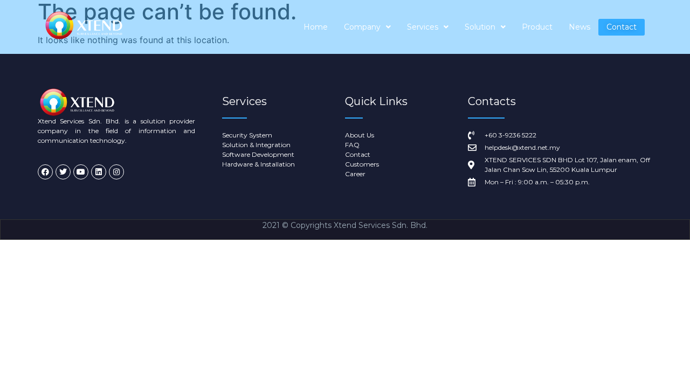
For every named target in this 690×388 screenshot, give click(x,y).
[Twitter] (63, 171)
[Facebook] (45, 171)
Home (315, 27)
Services (422, 27)
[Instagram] (116, 171)
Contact (621, 27)
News (579, 27)
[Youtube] (80, 171)
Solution (480, 27)
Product (537, 27)
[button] (367, 27)
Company (362, 27)
